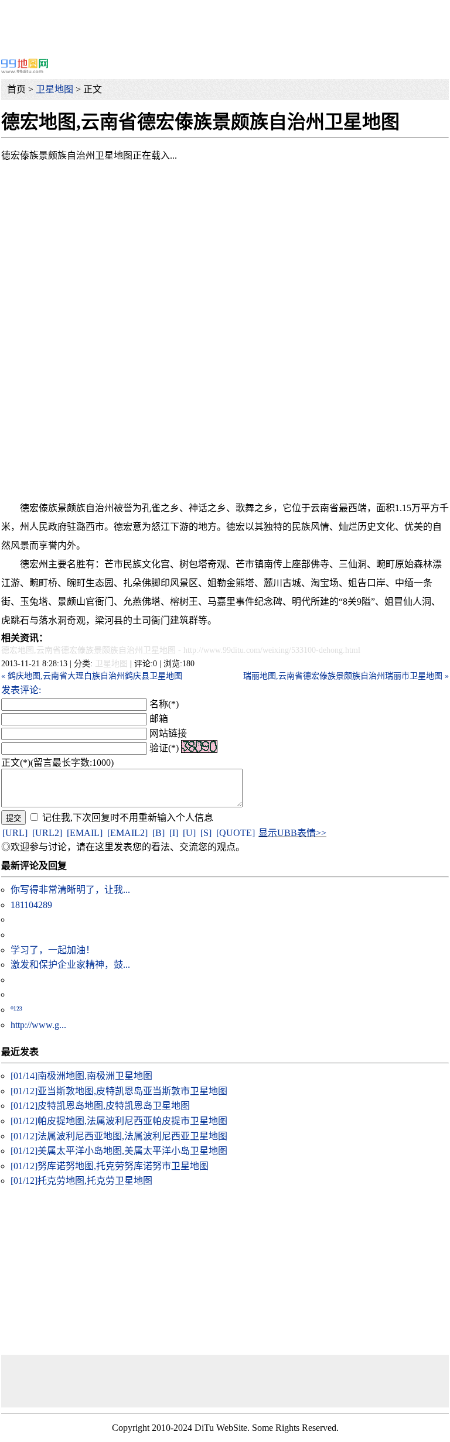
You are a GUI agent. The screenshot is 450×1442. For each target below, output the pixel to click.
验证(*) (164, 748)
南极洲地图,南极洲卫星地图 (81, 1076)
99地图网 (24, 66)
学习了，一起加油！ (53, 950)
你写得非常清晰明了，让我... (70, 890)
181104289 (31, 905)
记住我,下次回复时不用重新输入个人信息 (127, 818)
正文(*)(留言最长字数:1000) (57, 763)
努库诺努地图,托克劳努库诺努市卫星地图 (110, 1166)
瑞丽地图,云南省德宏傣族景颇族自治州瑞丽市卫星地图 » (346, 676)
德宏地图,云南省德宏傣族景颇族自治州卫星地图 (88, 650)
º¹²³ (16, 1010)
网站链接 (168, 733)
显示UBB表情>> (292, 833)
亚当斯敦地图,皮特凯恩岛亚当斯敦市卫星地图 (119, 1091)
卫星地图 (54, 89)
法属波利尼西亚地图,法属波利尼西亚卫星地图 (119, 1136)
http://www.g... (38, 1025)
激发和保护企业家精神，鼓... (70, 965)
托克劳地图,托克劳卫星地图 (81, 1181)
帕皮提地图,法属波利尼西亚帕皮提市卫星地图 (119, 1121)
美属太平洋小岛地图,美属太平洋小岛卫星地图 (119, 1151)
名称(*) (164, 704)
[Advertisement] (225, 26)
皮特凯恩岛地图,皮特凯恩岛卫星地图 (100, 1106)
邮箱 (158, 719)
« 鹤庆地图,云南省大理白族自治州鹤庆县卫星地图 (91, 676)
